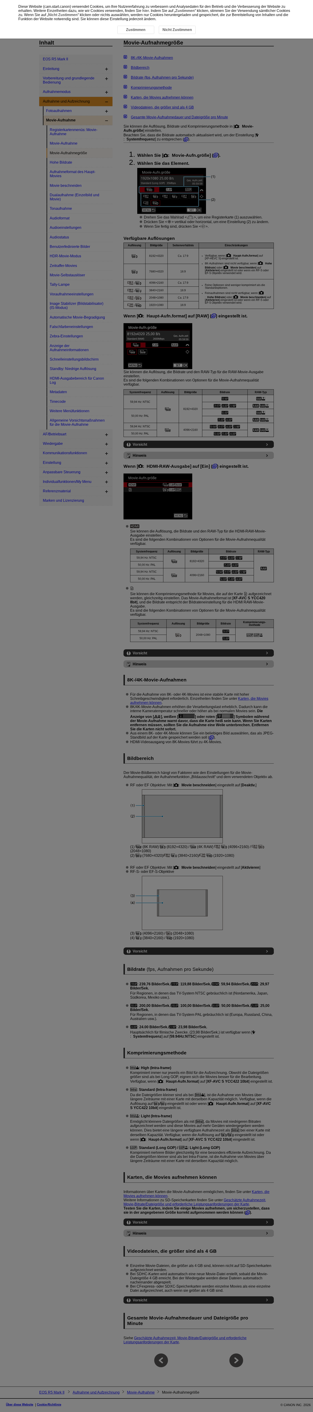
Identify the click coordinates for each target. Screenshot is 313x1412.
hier (145, 11)
